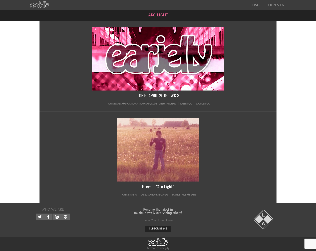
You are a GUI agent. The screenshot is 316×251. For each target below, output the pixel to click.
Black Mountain (141, 103)
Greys (162, 103)
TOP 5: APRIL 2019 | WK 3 (158, 95)
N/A (189, 103)
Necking (171, 103)
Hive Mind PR (189, 194)
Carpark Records (158, 194)
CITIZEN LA (276, 5)
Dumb (154, 103)
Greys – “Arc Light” (158, 186)
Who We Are (52, 209)
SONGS (256, 5)
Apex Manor (123, 103)
